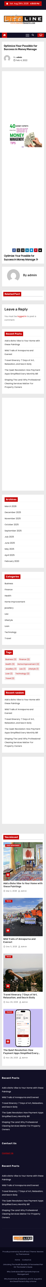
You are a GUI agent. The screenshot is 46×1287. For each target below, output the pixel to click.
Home (17, 1260)
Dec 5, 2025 (12, 946)
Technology (10, 632)
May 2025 (9, 548)
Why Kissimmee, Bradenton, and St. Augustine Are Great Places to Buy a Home (23, 1280)
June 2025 (10, 542)
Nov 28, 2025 (12, 1057)
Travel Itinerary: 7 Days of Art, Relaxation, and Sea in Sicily (20, 996)
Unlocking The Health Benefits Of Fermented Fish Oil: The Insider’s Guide (23, 1265)
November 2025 (13, 518)
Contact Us (7, 1153)
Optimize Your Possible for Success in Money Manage (20, 257)
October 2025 (12, 524)
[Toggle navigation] (27, 35)
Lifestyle (9, 620)
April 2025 (10, 555)
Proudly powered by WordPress (16, 1251)
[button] (33, 35)
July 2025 (9, 536)
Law (6, 613)
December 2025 (13, 512)
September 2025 (13, 530)
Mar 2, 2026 (12, 891)
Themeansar (24, 1254)
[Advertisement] (23, 96)
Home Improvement (15, 601)
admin (19, 57)
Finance (9, 589)
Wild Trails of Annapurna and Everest (20, 1097)
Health (8, 595)
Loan (7, 626)
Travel (8, 638)
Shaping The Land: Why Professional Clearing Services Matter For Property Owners (22, 383)
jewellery (9, 607)
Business (9, 583)
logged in (21, 316)
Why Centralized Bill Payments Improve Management (23, 1272)
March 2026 (10, 506)
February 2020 (12, 561)
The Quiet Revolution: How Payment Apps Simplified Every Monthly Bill (20, 1053)
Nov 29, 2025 (12, 1002)
